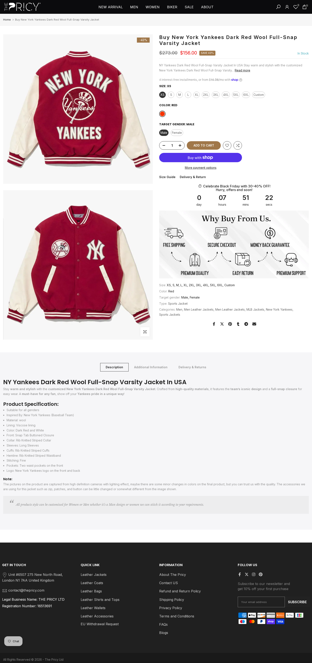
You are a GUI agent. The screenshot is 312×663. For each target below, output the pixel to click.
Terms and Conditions (176, 616)
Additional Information (150, 367)
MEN (134, 7)
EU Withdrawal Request (100, 624)
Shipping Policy (171, 599)
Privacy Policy (170, 608)
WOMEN (153, 7)
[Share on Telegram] (246, 324)
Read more (242, 70)
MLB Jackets (255, 309)
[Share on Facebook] (214, 324)
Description (114, 367)
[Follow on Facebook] (240, 574)
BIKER (172, 7)
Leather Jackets (94, 574)
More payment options (200, 167)
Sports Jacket (178, 303)
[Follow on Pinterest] (261, 574)
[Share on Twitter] (222, 324)
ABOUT (207, 7)
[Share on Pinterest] (230, 324)
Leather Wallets (93, 608)
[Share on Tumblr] (238, 324)
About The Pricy (172, 574)
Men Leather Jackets (199, 309)
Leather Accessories (97, 616)
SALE (189, 7)
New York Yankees (279, 309)
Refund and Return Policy (180, 591)
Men (179, 309)
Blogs (163, 633)
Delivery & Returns (192, 367)
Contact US (168, 583)
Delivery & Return (193, 177)
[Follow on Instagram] (254, 574)
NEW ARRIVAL (110, 7)
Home (7, 19)
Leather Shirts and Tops (100, 599)
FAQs (163, 624)
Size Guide (167, 177)
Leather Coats (92, 583)
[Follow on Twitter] (247, 574)
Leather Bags (91, 591)
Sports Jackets (169, 314)
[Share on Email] (254, 324)
